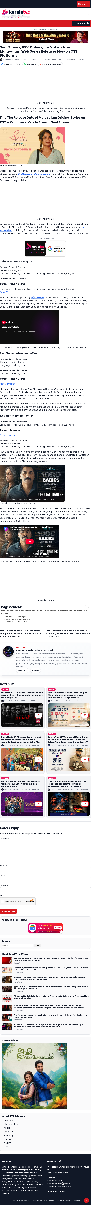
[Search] (88, 14)
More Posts (22, 670)
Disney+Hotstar (8, 435)
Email (3, 875)
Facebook (8, 64)
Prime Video (9, 1131)
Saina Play (8, 1135)
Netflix (7, 1127)
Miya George (37, 297)
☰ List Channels (81, 23)
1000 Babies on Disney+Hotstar (18, 622)
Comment (5, 838)
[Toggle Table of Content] (86, 607)
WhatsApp (31, 64)
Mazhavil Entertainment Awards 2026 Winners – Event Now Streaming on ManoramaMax (20, 784)
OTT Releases (44, 59)
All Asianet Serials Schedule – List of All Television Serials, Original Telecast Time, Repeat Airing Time (51, 997)
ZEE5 (6, 1146)
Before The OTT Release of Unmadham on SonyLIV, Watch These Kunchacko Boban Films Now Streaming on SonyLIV (68, 740)
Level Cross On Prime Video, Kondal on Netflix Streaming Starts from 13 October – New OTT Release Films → (68, 633)
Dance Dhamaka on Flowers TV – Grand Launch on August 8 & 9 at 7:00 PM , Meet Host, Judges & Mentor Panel (51, 959)
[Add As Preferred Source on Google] (45, 248)
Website (35, 670)
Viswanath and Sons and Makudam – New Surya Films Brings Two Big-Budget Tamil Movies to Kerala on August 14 (49, 978)
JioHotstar (61, 59)
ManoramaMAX (71, 59)
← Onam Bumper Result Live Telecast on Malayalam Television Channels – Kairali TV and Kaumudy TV (20, 633)
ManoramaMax (7, 383)
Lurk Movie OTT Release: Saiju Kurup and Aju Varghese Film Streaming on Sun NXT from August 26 (22, 695)
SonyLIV (81, 59)
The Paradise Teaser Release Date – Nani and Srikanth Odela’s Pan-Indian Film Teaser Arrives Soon (50, 1016)
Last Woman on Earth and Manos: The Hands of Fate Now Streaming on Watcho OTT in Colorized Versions (67, 784)
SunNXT (7, 1143)
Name (3, 865)
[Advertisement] (45, 84)
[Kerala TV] (16, 13)
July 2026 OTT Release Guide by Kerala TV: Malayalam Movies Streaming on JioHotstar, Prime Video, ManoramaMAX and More (49, 1025)
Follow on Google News (51, 64)
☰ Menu (81, 4)
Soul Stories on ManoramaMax (34, 174)
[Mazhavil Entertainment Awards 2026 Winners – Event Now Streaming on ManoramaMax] (22, 804)
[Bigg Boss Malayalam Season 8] (45, 37)
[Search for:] (18, 945)
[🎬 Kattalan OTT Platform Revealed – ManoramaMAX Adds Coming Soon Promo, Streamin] (7, 989)
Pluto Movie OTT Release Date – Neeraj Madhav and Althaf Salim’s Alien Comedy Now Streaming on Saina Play (21, 740)
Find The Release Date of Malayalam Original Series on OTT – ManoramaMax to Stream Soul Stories (44, 612)
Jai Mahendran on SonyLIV (15, 616)
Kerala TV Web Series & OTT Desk (34, 650)
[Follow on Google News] (45, 928)
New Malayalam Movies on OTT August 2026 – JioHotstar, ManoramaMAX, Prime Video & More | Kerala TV (67, 695)
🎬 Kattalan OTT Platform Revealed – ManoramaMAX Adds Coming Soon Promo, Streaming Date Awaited (51, 988)
